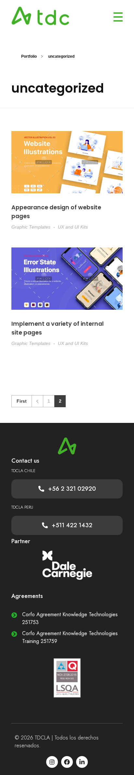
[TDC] (47, 16)
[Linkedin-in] (82, 762)
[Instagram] (52, 762)
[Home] (67, 162)
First (22, 401)
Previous (37, 401)
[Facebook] (67, 762)
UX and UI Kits (73, 227)
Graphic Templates (30, 227)
